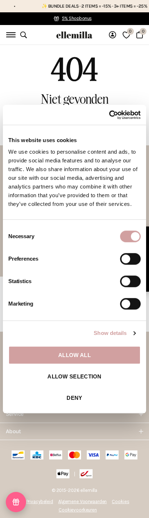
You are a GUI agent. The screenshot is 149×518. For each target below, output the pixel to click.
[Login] (112, 34)
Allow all (74, 355)
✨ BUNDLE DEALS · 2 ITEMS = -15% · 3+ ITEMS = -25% (90, 6)
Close (74, 414)
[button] (16, 502)
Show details (110, 333)
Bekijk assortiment (10, 35)
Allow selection (74, 376)
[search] (23, 35)
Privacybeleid (39, 501)
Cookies (120, 501)
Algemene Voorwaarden (82, 501)
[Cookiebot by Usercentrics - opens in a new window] (109, 115)
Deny (74, 398)
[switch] (130, 259)
